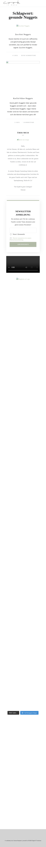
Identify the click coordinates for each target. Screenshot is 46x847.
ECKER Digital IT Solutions (34, 840)
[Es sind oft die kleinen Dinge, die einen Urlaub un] (23, 543)
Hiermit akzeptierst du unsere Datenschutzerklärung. (20, 239)
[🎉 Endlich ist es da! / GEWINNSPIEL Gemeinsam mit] (23, 658)
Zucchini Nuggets (23, 34)
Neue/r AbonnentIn (18, 234)
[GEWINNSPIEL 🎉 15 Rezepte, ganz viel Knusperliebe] (23, 336)
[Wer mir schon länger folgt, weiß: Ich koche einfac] (23, 584)
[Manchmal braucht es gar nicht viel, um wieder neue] (23, 501)
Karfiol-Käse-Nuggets (23, 98)
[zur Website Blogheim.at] (23, 279)
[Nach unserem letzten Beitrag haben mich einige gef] (23, 427)
